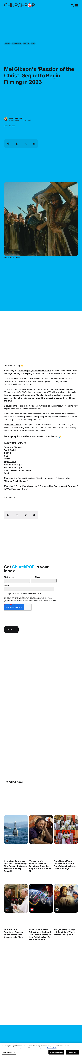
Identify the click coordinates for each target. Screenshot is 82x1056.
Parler (7, 459)
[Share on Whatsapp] (17, 143)
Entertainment (16, 43)
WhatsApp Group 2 (13, 467)
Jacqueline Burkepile (16, 118)
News (33, 43)
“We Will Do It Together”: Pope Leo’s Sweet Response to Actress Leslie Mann (14, 933)
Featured (26, 43)
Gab (6, 456)
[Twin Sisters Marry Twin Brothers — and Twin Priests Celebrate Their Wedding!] (66, 829)
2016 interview (33, 406)
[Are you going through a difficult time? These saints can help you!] (66, 898)
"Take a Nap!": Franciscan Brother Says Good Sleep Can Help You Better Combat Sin (40, 866)
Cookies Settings (9, 1052)
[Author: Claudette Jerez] (7, 840)
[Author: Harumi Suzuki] (57, 840)
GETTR (7, 453)
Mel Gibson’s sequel (41, 370)
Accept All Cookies (56, 1052)
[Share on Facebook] (8, 143)
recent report (24, 370)
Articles (7, 43)
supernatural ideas (13, 384)
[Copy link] (34, 143)
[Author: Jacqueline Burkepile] (6, 119)
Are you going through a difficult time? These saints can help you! (64, 932)
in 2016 (69, 378)
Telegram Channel (13, 447)
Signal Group (10, 462)
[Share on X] (25, 143)
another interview (13, 424)
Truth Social (10, 450)
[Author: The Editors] (32, 909)
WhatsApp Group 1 (13, 464)
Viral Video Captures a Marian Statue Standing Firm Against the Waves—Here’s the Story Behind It (15, 866)
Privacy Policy (52, 1048)
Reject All (72, 1052)
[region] (41, 1049)
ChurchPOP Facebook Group (17, 470)
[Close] (78, 1046)
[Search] (72, 5)
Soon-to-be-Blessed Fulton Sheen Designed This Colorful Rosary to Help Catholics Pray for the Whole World (40, 935)
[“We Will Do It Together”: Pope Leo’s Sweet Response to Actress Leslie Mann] (16, 898)
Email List (8, 473)
